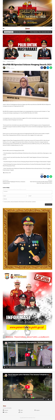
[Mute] (48, 367)
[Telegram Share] (47, 67)
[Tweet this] (44, 67)
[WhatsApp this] (51, 67)
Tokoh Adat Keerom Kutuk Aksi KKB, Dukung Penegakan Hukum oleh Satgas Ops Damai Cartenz (41, 182)
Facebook (6, 410)
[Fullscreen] (50, 367)
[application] (27, 355)
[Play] (4, 367)
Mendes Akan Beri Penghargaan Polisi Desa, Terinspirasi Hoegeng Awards (14, 182)
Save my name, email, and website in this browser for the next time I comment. (20, 201)
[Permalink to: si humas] (4, 67)
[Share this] (41, 67)
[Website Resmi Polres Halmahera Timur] (27, 28)
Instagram (38, 410)
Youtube (5, 412)
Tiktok (21, 412)
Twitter (21, 410)
